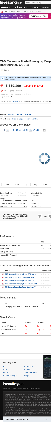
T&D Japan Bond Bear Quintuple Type (19, 277)
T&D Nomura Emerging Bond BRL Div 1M (21, 274)
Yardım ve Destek (30, 373)
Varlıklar (35, 119)
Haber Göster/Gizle (44, 130)
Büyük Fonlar (28, 11)
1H (24, 130)
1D (31, 130)
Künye (26, 376)
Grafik (11, 114)
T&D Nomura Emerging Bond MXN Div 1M (21, 281)
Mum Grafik (3, 130)
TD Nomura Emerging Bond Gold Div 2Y (20, 287)
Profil (14, 119)
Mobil (5, 369)
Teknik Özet (7, 317)
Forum (28, 114)
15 (17, 130)
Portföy (5, 373)
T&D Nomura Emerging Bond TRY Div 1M (21, 284)
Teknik (19, 114)
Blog (4, 366)
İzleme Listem (22, 7)
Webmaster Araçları (10, 376)
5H (27, 130)
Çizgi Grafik (7, 130)
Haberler (45, 7)
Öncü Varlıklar (8, 297)
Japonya (15, 101)
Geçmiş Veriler (24, 119)
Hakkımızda (28, 366)
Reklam (27, 369)
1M (37, 130)
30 (20, 130)
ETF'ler (38, 11)
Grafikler (35, 7)
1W (34, 130)
